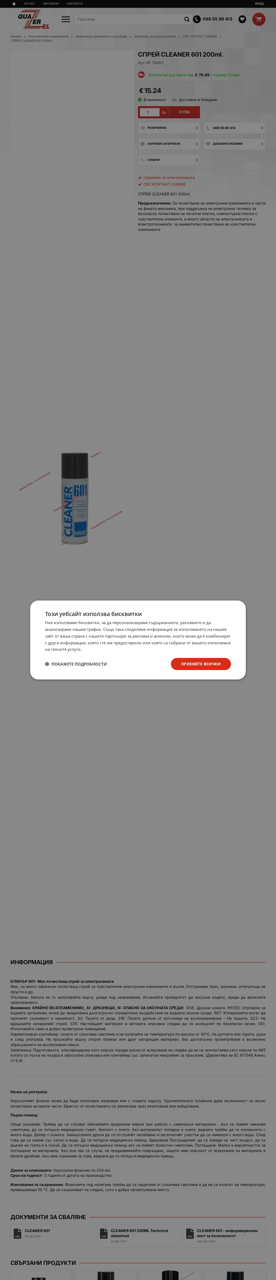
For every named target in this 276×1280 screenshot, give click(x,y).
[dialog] (138, 640)
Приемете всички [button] (201, 663)
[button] (76, 664)
